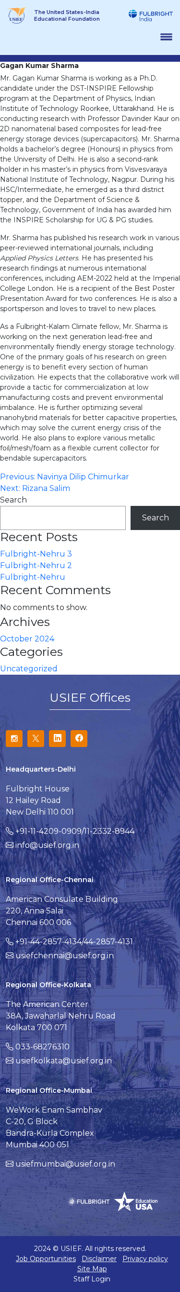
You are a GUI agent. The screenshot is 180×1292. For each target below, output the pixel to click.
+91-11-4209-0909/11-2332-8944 (74, 831)
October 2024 (27, 638)
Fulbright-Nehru (32, 577)
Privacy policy (145, 1258)
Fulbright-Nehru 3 (36, 553)
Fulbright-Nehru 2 (36, 565)
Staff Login (91, 1279)
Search (13, 499)
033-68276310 (42, 1046)
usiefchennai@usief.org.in (64, 955)
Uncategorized (29, 668)
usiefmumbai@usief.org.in (65, 1164)
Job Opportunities (46, 1258)
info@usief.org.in (47, 845)
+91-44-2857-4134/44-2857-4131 (74, 941)
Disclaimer (99, 1258)
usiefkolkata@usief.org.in (63, 1060)
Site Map (92, 1269)
